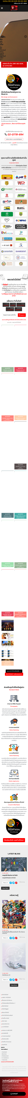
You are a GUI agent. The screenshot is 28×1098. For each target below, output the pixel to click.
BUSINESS (13, 305)
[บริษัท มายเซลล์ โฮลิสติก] (22, 494)
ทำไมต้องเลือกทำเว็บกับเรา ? (8, 1003)
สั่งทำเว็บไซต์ (4, 1006)
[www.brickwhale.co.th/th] (6, 395)
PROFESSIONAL (20, 305)
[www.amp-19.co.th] (6, 347)
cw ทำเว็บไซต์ (4, 1027)
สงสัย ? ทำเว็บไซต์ (6, 997)
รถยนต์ (16, 1072)
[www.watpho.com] (6, 645)
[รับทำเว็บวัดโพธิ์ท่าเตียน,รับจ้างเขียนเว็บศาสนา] (9, 645)
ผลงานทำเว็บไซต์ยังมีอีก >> (14, 671)
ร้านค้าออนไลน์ (11, 1070)
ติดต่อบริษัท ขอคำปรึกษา (14, 840)
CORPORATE (18, 310)
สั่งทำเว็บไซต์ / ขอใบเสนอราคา (14, 674)
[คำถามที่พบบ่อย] (14, 82)
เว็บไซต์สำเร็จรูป (14, 1069)
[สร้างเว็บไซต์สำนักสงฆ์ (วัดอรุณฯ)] (9, 544)
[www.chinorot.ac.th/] (6, 493)
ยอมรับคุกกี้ (14, 1094)
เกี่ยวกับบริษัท (5, 1039)
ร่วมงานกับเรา (4, 1049)
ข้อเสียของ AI (6, 975)
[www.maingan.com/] (19, 542)
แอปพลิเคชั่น (4, 1033)
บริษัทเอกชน (8, 167)
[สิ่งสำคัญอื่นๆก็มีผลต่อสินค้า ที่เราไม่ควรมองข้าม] (14, 914)
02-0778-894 (7, 66)
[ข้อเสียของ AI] (14, 957)
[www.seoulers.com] (19, 597)
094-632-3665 (22, 1)
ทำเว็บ (20, 1067)
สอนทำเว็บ (4, 1044)
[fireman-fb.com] (19, 447)
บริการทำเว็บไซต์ (22, 119)
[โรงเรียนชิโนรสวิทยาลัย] (9, 493)
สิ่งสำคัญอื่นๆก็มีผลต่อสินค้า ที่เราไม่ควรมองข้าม (13, 932)
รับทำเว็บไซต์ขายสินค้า (7, 1015)
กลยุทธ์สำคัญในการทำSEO (10, 875)
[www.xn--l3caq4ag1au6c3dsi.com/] (6, 590)
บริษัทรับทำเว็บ (21, 157)
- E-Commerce (5, 1058)
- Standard (4, 1052)
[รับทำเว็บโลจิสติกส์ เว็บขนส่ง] (9, 347)
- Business (4, 1054)
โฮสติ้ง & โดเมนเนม (6, 1042)
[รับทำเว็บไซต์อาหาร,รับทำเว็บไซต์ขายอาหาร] (22, 352)
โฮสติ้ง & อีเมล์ (5, 1018)
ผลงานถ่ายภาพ (5, 1024)
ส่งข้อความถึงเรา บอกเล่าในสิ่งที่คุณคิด (14, 139)
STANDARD (6, 305)
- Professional (4, 1056)
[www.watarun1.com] (6, 544)
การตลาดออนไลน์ (5, 1036)
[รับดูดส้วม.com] (9, 590)
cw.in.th (17, 1067)
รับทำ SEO (4, 1021)
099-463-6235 (12, 1)
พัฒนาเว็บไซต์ (5, 1012)
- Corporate (4, 1060)
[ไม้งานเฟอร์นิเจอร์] (22, 542)
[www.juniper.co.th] (19, 352)
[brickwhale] (9, 395)
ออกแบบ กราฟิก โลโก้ (6, 1030)
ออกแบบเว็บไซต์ (6, 1069)
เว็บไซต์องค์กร (19, 165)
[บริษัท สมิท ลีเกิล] (22, 395)
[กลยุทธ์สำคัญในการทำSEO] (14, 864)
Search (22, 315)
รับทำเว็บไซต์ (4, 994)
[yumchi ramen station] (22, 447)
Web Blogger (5, 1009)
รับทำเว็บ (1, 42)
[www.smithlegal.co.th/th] (19, 395)
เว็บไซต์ (4, 92)
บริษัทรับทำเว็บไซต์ (5, 100)
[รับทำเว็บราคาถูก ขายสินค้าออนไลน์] (22, 597)
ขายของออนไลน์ (18, 1070)
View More (5, 888)
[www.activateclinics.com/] (19, 494)
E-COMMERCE (10, 310)
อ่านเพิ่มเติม (7, 1090)
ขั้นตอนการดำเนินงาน (6, 1000)
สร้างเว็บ (24, 1067)
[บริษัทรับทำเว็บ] (14, 7)
